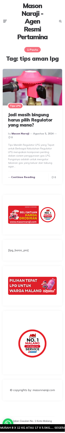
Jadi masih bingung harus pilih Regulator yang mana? (30, 120)
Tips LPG (15, 105)
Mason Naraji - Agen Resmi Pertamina (32, 21)
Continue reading (23, 177)
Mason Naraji (20, 133)
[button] (8, 423)
